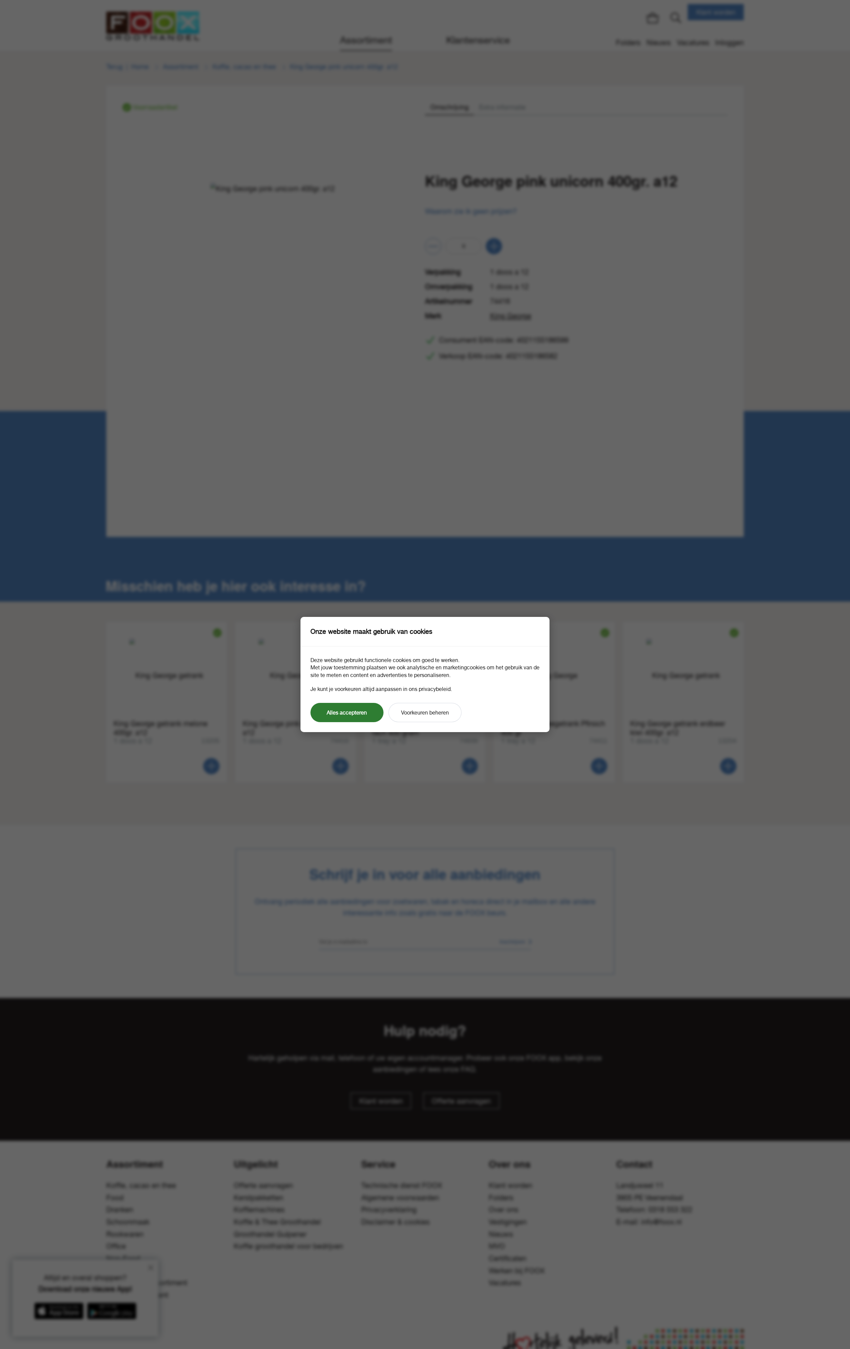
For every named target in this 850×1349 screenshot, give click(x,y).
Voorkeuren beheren (425, 713)
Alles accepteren (347, 713)
